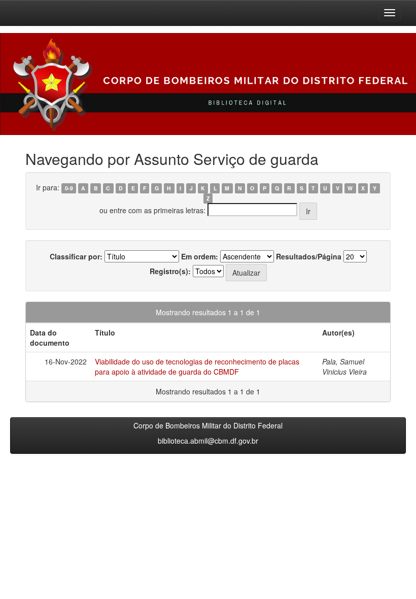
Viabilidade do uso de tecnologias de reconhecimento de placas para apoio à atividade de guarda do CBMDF (197, 366)
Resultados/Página (308, 256)
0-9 (69, 188)
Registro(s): (170, 271)
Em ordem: (199, 256)
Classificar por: (76, 256)
